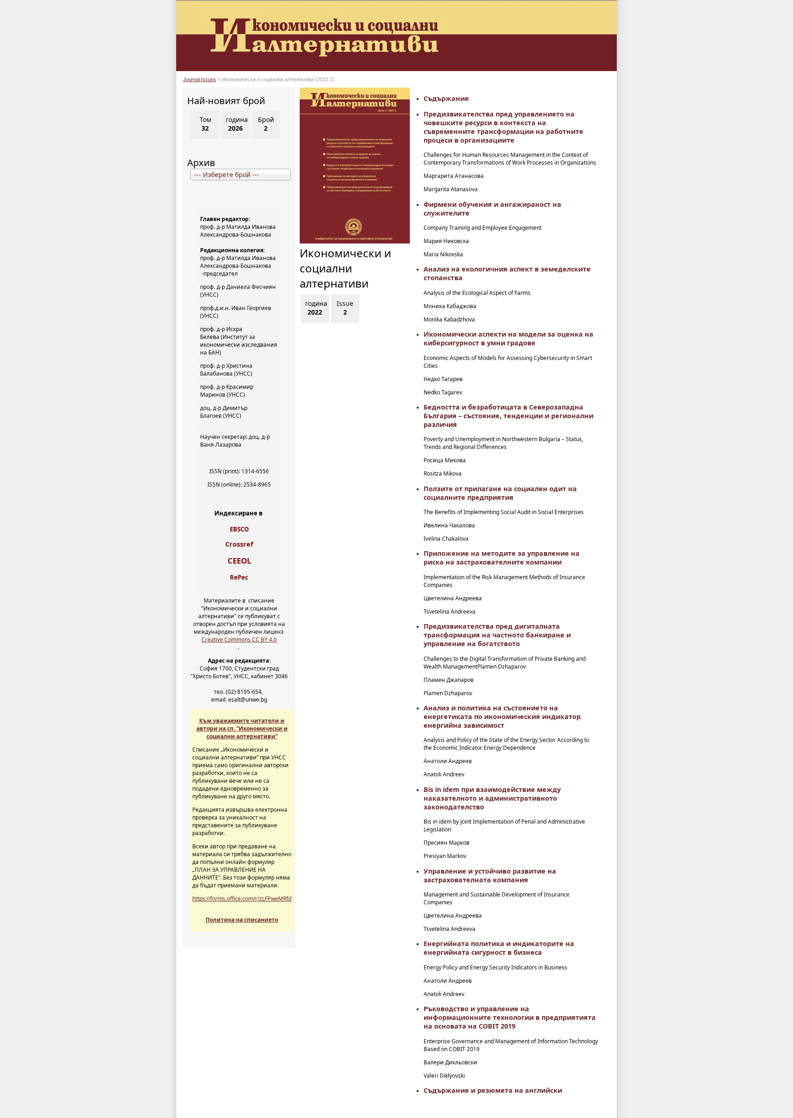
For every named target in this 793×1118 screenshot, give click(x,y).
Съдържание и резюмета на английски (493, 1090)
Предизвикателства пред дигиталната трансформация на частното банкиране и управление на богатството (497, 635)
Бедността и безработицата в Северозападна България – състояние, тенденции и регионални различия (508, 416)
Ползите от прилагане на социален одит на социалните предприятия (500, 493)
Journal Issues (199, 79)
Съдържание (446, 98)
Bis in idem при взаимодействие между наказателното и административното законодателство (492, 798)
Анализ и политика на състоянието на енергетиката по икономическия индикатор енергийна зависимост (502, 716)
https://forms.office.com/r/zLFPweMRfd (241, 898)
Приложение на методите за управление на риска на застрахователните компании (502, 557)
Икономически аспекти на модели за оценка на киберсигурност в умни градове (508, 338)
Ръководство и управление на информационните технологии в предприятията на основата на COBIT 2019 (510, 1017)
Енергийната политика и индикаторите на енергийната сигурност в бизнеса (499, 948)
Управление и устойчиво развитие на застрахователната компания (490, 875)
